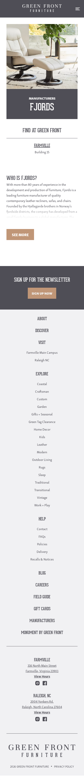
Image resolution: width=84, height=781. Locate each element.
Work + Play (42, 504)
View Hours (42, 676)
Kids (42, 436)
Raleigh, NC (42, 696)
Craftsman (42, 391)
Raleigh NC (42, 359)
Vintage (42, 497)
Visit (42, 342)
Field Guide (42, 597)
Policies (42, 543)
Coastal (42, 383)
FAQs (42, 536)
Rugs (42, 467)
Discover (42, 330)
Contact (42, 528)
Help (42, 519)
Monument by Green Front (42, 632)
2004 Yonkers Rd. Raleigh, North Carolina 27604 (42, 704)
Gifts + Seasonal (42, 413)
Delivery (42, 551)
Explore (42, 374)
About (42, 318)
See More (20, 234)
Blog (42, 573)
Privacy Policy (64, 766)
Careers (42, 585)
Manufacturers (42, 620)
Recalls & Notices (42, 559)
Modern (42, 451)
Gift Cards (42, 609)
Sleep (42, 474)
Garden (42, 406)
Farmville (42, 660)
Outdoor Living (42, 459)
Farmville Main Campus (42, 352)
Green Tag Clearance (42, 421)
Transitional (42, 489)
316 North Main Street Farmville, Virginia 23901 (42, 668)
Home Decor (42, 429)
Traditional (42, 482)
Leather (42, 444)
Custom (42, 398)
